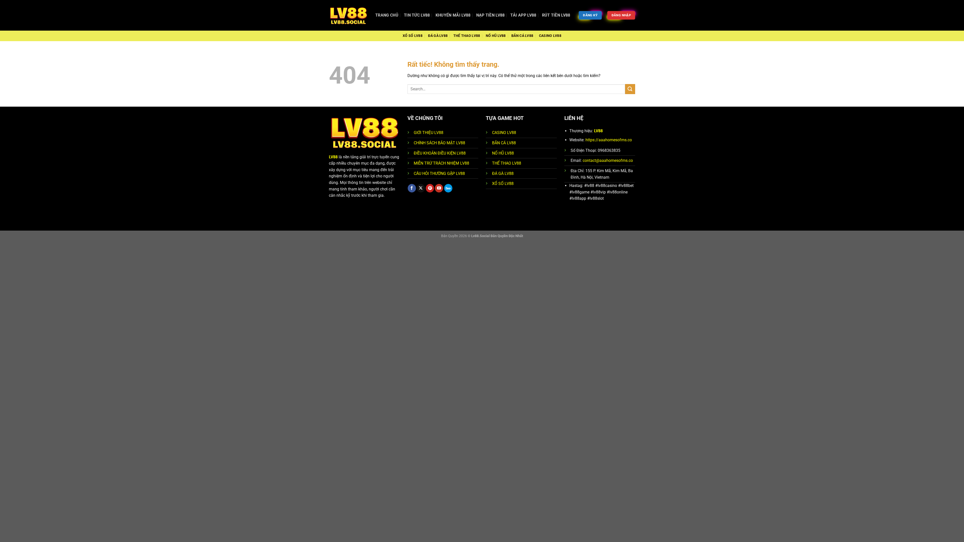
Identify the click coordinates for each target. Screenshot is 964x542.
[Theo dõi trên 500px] (448, 188)
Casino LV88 (550, 36)
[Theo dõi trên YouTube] (439, 188)
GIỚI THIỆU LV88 (428, 132)
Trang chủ (386, 15)
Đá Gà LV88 (438, 36)
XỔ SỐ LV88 (503, 183)
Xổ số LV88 (413, 36)
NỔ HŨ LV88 (503, 153)
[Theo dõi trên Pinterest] (430, 188)
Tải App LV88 (523, 15)
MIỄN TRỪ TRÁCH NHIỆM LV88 (441, 163)
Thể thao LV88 (466, 36)
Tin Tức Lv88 (417, 15)
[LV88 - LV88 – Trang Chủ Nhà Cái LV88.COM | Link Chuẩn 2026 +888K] (348, 15)
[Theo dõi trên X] (421, 188)
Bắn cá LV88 (522, 36)
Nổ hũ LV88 (496, 36)
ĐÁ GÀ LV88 (503, 173)
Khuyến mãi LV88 (453, 15)
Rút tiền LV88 (556, 15)
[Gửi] (630, 89)
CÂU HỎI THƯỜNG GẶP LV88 (439, 173)
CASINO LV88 (504, 132)
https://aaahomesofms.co (608, 140)
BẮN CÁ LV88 (504, 143)
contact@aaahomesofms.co (608, 160)
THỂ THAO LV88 (506, 163)
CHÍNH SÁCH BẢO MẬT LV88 (439, 143)
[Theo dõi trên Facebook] (412, 188)
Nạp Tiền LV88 (490, 15)
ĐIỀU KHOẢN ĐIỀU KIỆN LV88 (440, 153)
